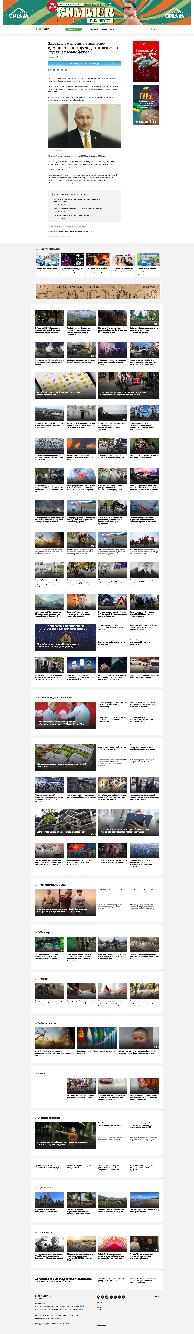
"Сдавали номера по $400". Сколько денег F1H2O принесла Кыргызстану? (112, 705)
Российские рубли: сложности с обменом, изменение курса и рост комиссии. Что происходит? (49, 862)
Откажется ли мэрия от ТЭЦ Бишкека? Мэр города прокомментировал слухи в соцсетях (141, 863)
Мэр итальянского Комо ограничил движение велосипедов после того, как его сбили (123, 393)
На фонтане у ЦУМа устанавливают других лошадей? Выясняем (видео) (81, 796)
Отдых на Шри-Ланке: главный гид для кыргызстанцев (144, 1211)
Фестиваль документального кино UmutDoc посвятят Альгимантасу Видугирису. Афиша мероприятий (49, 1256)
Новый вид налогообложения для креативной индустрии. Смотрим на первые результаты (112, 797)
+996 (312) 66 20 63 (77, 1309)
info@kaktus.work (48, 1306)
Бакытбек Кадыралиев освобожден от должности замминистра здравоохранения (78, 200)
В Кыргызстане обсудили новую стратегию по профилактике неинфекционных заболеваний (143, 747)
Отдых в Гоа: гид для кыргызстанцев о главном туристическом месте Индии (78, 1212)
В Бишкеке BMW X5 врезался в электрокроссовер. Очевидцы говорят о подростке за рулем (47, 330)
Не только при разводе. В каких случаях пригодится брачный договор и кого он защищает (111, 1003)
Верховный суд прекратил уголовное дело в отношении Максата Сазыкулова (78, 614)
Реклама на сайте (40, 1303)
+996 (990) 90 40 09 (52, 1309)
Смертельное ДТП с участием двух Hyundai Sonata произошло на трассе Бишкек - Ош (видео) (49, 614)
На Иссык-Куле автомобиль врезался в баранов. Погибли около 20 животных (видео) (112, 330)
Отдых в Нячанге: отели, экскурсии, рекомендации (46, 1211)
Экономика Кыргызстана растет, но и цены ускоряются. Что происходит (80, 862)
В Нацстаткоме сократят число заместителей (71, 215)
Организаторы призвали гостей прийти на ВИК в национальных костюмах (111, 627)
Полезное (113, 29)
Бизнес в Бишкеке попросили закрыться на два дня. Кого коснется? (110, 907)
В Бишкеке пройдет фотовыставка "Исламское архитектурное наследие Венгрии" (143, 1281)
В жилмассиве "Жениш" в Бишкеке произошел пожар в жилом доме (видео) (49, 362)
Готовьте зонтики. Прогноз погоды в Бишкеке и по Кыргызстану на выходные (63, 1143)
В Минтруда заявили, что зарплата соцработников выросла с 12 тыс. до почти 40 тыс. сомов (49, 677)
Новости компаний (49, 249)
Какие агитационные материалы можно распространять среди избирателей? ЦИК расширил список (80, 583)
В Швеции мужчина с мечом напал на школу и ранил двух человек (112, 456)
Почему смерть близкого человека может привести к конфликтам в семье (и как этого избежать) (81, 1003)
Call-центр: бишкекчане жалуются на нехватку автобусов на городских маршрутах (144, 330)
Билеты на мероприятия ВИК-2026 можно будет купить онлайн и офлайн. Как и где (144, 627)
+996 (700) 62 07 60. (88, 231)
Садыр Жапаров (56, 226)
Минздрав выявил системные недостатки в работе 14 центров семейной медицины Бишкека (111, 582)
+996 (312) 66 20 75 (60, 1306)
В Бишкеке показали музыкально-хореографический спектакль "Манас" (112, 362)
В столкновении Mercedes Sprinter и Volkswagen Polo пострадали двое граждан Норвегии (112, 614)
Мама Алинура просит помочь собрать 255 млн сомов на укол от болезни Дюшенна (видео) (138, 1052)
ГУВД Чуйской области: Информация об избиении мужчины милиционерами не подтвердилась (142, 426)
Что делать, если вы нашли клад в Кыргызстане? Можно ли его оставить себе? (49, 1003)
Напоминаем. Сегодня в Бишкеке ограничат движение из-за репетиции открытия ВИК (143, 1125)
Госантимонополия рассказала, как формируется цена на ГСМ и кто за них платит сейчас (81, 677)
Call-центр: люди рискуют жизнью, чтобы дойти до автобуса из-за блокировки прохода (112, 956)
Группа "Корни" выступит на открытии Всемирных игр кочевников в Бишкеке (141, 1256)
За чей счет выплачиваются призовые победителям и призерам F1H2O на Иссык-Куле (61, 722)
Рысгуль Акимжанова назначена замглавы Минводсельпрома (78, 208)
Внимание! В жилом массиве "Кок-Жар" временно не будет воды (143, 1139)
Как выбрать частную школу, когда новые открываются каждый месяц (47, 270)
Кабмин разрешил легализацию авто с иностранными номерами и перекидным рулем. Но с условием (144, 488)
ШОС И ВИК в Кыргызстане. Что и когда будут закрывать (111, 891)
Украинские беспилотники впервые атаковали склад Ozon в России (80, 457)
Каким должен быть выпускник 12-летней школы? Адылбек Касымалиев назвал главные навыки (112, 763)
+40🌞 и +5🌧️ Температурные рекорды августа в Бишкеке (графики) (141, 1168)
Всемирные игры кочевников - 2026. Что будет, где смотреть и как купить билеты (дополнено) (63, 910)
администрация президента (76, 226)
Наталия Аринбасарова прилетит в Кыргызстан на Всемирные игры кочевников (112, 642)
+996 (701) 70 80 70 (65, 1309)
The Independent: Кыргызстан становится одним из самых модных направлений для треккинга (79, 331)
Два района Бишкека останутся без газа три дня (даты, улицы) (112, 1139)
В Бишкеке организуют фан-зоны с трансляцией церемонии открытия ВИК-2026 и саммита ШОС (81, 1257)
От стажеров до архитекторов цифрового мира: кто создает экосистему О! (123, 270)
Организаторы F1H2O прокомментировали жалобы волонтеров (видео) (142, 719)
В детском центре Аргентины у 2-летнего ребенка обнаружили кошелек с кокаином (112, 1097)
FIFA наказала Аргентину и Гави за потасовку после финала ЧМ (144, 456)
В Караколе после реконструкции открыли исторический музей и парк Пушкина (49, 425)
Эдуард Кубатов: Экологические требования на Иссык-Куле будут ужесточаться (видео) (143, 705)
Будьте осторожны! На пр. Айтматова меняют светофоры (47, 1167)
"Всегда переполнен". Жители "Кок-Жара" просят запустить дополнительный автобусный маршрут (79, 957)
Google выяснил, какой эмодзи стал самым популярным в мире (58, 393)
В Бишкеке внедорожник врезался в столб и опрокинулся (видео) (81, 361)
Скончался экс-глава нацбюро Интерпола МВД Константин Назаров (142, 582)
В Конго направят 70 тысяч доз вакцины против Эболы (142, 761)
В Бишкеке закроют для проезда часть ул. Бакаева (80, 1167)
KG (156, 1296)
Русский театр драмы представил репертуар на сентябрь (111, 1280)
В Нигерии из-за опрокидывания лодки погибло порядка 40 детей (80, 1096)
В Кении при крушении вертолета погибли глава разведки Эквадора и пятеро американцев (144, 1097)
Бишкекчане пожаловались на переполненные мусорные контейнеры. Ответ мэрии (47, 956)
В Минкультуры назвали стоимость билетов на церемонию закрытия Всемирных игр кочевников (49, 520)
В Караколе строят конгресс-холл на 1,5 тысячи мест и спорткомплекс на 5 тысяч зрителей (111, 426)
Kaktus (79, 57)
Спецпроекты (93, 29)
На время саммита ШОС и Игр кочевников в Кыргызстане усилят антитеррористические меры (144, 362)
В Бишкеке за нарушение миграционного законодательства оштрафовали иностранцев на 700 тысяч (49, 489)
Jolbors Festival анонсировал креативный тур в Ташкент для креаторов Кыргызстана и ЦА (111, 1256)
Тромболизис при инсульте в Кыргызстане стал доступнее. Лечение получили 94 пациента (143, 520)
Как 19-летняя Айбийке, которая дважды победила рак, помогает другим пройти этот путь (80, 552)
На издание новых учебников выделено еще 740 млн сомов (62, 765)
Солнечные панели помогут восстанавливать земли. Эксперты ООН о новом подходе (112, 747)
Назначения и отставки (64, 194)
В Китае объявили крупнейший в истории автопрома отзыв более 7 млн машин (49, 457)
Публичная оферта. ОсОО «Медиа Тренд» (48, 1318)
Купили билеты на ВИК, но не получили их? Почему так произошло (141, 642)
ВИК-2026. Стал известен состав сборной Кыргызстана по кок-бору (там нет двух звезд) (144, 552)
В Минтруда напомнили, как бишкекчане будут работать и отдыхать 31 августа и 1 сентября (142, 907)
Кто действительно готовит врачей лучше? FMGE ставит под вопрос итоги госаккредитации (125, 830)
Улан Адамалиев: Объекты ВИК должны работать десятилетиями (143, 891)
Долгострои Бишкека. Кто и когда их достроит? (61, 832)
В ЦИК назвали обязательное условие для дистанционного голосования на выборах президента (110, 521)
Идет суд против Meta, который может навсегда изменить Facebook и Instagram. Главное (144, 797)
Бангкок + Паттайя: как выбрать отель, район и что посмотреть (111, 1211)
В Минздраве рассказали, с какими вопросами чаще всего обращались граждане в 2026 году (81, 425)
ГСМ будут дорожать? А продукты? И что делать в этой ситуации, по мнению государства (81, 520)
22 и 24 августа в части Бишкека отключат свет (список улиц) (111, 1124)
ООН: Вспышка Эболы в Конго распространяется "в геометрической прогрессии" (110, 488)
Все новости (72, 29)
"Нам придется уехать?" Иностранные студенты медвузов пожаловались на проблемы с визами (49, 798)
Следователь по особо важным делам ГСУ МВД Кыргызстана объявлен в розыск (142, 614)
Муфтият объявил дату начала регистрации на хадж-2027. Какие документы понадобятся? (112, 1168)
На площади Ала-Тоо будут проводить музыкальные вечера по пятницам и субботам (64, 1280)
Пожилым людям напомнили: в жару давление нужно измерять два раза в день (143, 1003)
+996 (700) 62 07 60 (73, 1306)
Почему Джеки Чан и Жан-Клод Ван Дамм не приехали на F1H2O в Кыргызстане (112, 719)
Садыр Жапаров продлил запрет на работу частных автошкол (144, 676)
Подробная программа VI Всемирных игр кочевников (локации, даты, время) (58, 645)
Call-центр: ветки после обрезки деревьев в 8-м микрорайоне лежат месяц (144, 956)
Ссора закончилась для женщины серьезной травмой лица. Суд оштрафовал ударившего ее (112, 677)
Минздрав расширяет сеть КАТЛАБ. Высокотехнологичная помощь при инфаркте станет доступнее (81, 488)
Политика (51, 57)
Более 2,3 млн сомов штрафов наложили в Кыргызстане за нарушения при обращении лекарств (47, 583)
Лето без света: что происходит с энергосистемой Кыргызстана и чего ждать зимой (48, 552)
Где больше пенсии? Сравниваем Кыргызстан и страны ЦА (96, 1052)
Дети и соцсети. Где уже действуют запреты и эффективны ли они (112, 861)
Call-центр (104, 29)
